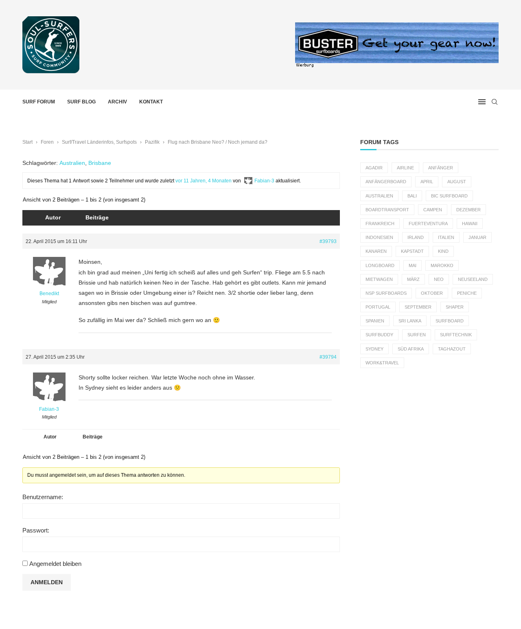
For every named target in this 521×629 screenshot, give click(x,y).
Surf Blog (81, 102)
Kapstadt (412, 251)
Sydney (374, 348)
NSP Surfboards (386, 293)
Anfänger (440, 167)
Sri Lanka (409, 320)
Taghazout (452, 348)
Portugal (378, 307)
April (426, 181)
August (456, 181)
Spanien (375, 320)
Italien (446, 237)
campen (432, 209)
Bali (412, 195)
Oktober (432, 293)
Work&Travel (382, 362)
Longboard (380, 265)
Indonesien (379, 237)
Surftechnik (456, 334)
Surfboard (450, 320)
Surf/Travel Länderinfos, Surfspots (99, 142)
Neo (439, 279)
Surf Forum (38, 102)
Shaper (455, 307)
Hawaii (469, 223)
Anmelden (47, 582)
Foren (47, 142)
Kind (443, 251)
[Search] (494, 102)
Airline (405, 167)
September (418, 307)
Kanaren (376, 251)
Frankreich (380, 223)
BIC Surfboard (449, 195)
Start (27, 142)
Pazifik (152, 142)
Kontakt (151, 102)
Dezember (468, 209)
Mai (412, 265)
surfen (416, 334)
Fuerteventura (428, 223)
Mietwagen (379, 279)
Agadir (374, 167)
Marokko (442, 265)
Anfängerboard (386, 181)
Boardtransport (387, 209)
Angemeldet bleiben (55, 563)
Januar (477, 237)
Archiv (117, 102)
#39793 (328, 241)
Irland (415, 237)
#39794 (328, 357)
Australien (72, 163)
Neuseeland (473, 279)
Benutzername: (42, 496)
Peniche (467, 293)
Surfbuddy (379, 334)
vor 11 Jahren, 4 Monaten (203, 181)
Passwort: (35, 530)
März (413, 279)
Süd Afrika (411, 348)
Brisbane (99, 163)
